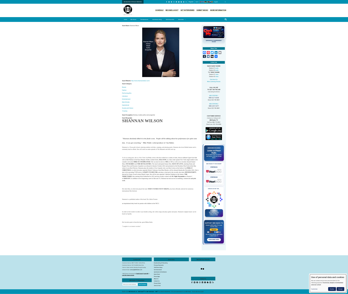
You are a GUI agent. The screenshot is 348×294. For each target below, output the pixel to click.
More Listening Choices (213, 81)
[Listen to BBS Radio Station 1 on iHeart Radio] (214, 171)
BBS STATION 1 (213, 95)
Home (125, 19)
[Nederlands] (202, 2)
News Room (157, 274)
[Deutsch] (205, 2)
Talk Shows (133, 19)
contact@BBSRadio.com (136, 269)
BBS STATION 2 (213, 104)
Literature (125, 96)
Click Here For (214, 79)
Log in (196, 1)
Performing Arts (126, 93)
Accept (340, 289)
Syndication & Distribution (160, 272)
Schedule (159, 10)
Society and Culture (127, 108)
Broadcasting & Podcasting (161, 263)
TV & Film (124, 111)
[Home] (128, 10)
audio (216, 68)
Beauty (124, 87)
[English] (200, 2)
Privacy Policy (157, 283)
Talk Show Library (158, 267)
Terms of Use (157, 285)
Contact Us (157, 281)
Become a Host (172, 10)
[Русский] (210, 2)
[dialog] (328, 283)
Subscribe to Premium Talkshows (133, 1)
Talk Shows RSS (170, 19)
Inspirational (125, 105)
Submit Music (202, 10)
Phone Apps (157, 276)
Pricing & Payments (159, 265)
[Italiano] (207, 2)
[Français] (204, 2)
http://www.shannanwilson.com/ (140, 80)
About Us (156, 278)
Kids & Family (126, 102)
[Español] (212, 2)
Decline (332, 289)
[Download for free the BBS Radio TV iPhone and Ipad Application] (214, 137)
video (216, 74)
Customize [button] (314, 289)
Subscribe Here (214, 239)
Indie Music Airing (157, 19)
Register (191, 2)
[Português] (209, 2)
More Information (218, 10)
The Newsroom (144, 19)
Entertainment (126, 99)
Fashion (124, 90)
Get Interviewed (187, 10)
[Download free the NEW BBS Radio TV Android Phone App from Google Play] (214, 129)
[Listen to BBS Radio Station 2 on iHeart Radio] (214, 181)
